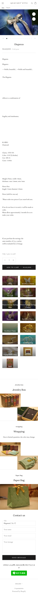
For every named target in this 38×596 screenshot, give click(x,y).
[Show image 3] (10, 38)
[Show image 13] (31, 38)
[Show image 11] (27, 38)
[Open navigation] (3, 3)
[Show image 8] (21, 38)
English (18, 584)
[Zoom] (34, 14)
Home (3, 7)
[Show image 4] (12, 38)
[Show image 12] (29, 38)
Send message (19, 558)
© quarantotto (19, 588)
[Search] (32, 3)
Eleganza (8, 7)
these (15, 241)
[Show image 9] (23, 38)
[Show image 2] (8, 38)
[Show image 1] (6, 38)
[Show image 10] (25, 38)
